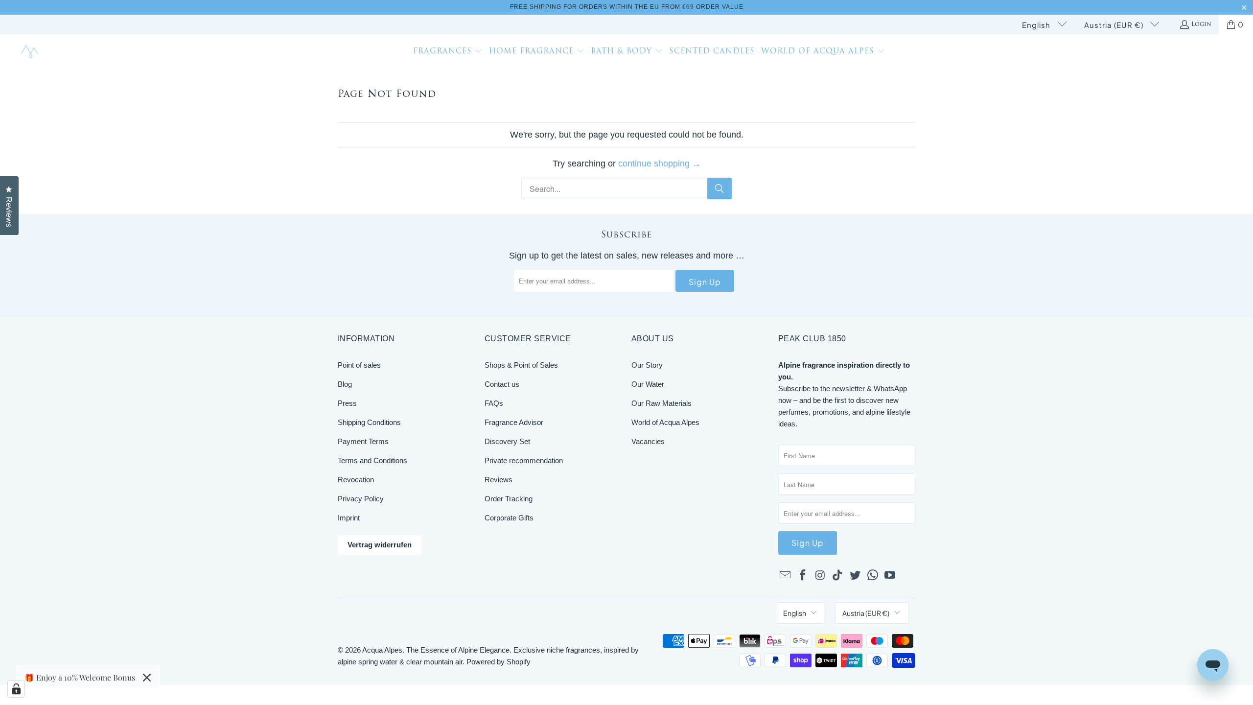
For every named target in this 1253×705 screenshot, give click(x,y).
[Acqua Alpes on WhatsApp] (872, 575)
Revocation (356, 479)
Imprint (349, 518)
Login (1201, 24)
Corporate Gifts (509, 518)
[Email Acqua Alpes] (785, 575)
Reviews (498, 479)
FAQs (494, 403)
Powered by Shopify (498, 662)
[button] (448, 52)
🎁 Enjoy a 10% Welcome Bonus (79, 677)
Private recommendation (524, 460)
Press (347, 403)
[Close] (147, 678)
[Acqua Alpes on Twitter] (855, 575)
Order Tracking (509, 498)
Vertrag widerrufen (380, 544)
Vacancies (648, 441)
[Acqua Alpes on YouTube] (890, 575)
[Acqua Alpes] (30, 52)
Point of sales (359, 365)
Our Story (647, 365)
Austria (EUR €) (1114, 24)
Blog (345, 384)
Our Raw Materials (661, 403)
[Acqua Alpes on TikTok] (838, 575)
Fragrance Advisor (514, 422)
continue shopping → (659, 163)
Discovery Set (507, 441)
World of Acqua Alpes (665, 422)
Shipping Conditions (369, 422)
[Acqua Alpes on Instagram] (820, 575)
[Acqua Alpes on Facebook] (803, 575)
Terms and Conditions (372, 460)
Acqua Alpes (382, 650)
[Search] (719, 188)
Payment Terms (363, 441)
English (1037, 24)
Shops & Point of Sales (521, 365)
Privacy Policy (361, 498)
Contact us (502, 384)
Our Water (647, 384)
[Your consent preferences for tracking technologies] (16, 689)
